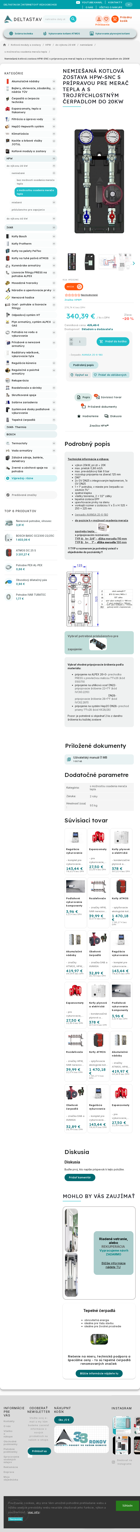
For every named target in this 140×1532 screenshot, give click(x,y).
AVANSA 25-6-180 (92, 354)
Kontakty (8, 1421)
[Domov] (5, 45)
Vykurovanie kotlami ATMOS (61, 33)
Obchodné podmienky (8, 1443)
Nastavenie (16, 1519)
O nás (89, 7)
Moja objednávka (8, 1478)
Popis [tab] (86, 397)
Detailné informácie (83, 365)
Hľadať (73, 19)
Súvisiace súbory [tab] (82, 405)
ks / (64, 1420)
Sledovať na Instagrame (124, 1462)
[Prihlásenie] (99, 19)
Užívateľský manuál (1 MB (90, 759)
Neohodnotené (89, 295)
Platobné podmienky (8, 1450)
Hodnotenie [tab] (90, 416)
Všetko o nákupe (110, 7)
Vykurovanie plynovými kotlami (110, 33)
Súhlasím (127, 1506)
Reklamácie (8, 1467)
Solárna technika (21, 33)
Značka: (73, 299)
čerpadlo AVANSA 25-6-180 (91, 514)
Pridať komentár (80, 1177)
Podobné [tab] (96, 395)
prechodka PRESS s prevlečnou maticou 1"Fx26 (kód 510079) (100, 678)
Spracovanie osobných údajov (8, 1459)
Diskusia (116, 416)
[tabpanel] (76, 955)
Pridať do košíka (116, 341)
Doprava (8, 1472)
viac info (34, 1512)
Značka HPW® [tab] (99, 425)
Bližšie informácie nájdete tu (99, 1373)
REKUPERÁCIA (113, 1246)
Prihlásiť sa (39, 1451)
